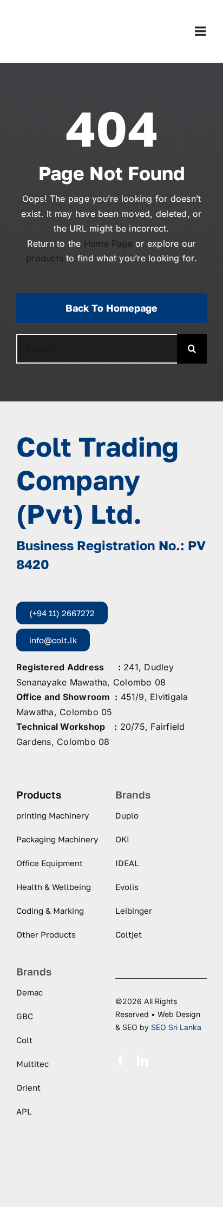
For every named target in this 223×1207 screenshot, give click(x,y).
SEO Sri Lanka (176, 1027)
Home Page (108, 243)
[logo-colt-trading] (58, 14)
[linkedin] (142, 1061)
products (44, 258)
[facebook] (120, 1061)
